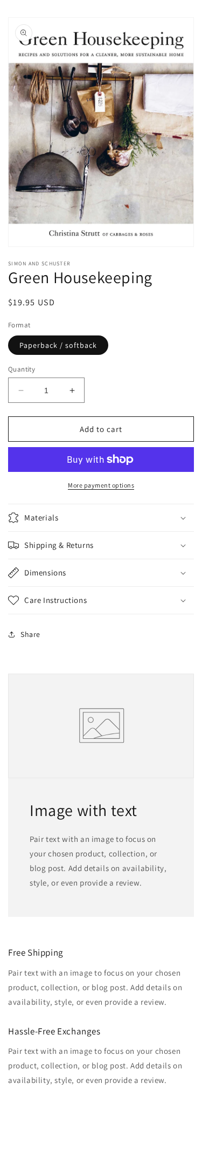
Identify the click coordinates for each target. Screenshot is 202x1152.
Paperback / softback (58, 345)
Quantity (21, 369)
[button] (101, 517)
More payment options (101, 485)
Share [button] (30, 634)
